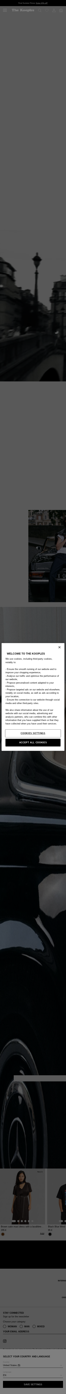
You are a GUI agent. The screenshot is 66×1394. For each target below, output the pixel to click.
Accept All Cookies (33, 742)
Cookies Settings (33, 733)
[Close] (59, 647)
